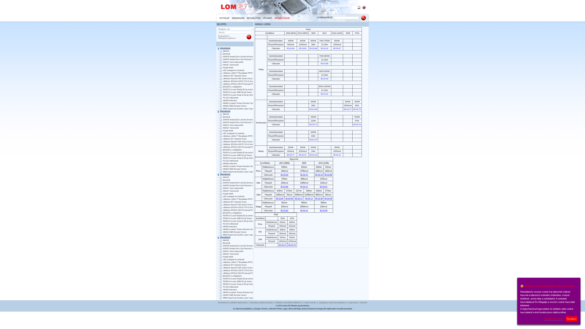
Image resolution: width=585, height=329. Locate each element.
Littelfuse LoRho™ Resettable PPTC (238, 73)
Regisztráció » (224, 36)
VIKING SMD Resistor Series (234, 106)
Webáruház (238, 18)
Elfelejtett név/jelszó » (227, 38)
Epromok (226, 54)
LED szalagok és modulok (233, 70)
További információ (553, 319)
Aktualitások (282, 18)
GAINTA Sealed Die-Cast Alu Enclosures (239, 57)
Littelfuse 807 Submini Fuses (235, 76)
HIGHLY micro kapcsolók (233, 62)
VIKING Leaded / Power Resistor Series (239, 103)
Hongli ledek (228, 68)
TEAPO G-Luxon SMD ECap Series (237, 92)
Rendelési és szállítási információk (232, 303)
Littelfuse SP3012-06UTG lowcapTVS (238, 84)
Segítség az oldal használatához (332, 303)
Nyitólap (224, 18)
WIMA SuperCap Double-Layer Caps (238, 109)
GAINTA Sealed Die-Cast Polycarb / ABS (239, 59)
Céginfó (267, 18)
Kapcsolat (353, 303)
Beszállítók (254, 18)
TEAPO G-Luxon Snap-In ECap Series (238, 95)
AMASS (226, 51)
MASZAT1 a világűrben (232, 87)
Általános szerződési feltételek (288, 303)
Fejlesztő (363, 303)
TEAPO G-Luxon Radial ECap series (238, 89)
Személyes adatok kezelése (261, 303)
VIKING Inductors (230, 100)
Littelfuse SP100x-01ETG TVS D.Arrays (239, 81)
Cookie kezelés (309, 303)
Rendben (571, 318)
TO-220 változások (230, 98)
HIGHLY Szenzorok (231, 65)
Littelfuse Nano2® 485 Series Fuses (238, 79)
